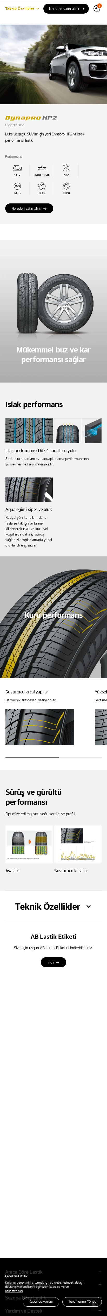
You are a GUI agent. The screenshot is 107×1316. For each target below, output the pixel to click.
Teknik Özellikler (19, 8)
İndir (51, 962)
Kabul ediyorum (41, 1301)
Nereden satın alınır (26, 208)
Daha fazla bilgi (14, 1291)
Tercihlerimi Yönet (82, 1301)
